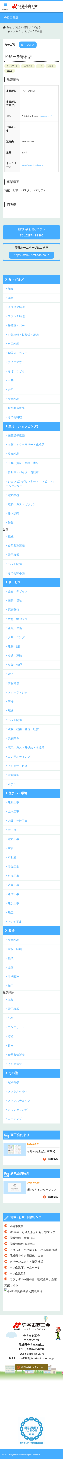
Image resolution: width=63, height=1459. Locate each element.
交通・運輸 (15, 655)
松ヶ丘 (9, 71)
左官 (10, 848)
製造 (11, 930)
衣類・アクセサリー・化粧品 (26, 444)
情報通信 (13, 683)
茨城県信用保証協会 (22, 1243)
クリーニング (16, 637)
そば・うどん (16, 371)
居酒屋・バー (16, 325)
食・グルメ (14, 31)
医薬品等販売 (16, 435)
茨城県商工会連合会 (22, 1237)
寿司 (10, 389)
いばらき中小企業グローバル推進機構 (33, 1249)
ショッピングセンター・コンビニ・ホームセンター (30, 484)
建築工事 (13, 802)
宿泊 (10, 674)
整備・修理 (15, 664)
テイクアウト (12, 66)
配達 (10, 710)
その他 (13, 1073)
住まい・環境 (17, 793)
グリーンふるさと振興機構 (26, 1261)
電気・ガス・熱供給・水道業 (26, 747)
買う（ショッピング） (24, 426)
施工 (10, 912)
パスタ (50, 66)
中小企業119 (17, 1273)
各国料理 (13, 343)
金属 (10, 967)
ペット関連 (15, 563)
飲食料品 (13, 398)
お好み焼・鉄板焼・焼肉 (23, 334)
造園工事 (13, 885)
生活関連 (13, 976)
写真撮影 (13, 775)
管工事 (12, 829)
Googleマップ (46, 116)
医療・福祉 (15, 600)
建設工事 (13, 903)
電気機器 (13, 495)
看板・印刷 (15, 949)
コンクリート (16, 1027)
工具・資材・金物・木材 (23, 462)
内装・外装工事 (17, 820)
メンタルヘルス (17, 1091)
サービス (14, 582)
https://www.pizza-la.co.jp (32, 165)
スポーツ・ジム (17, 692)
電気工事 (13, 839)
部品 (10, 1018)
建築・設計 (15, 646)
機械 (10, 536)
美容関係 (13, 738)
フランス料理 (16, 316)
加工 (10, 985)
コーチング (15, 1118)
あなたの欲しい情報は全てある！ (24, 27)
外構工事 (13, 875)
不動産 (12, 857)
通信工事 (13, 894)
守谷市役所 (17, 1226)
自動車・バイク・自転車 (23, 472)
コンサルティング (19, 756)
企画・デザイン (17, 591)
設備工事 (13, 866)
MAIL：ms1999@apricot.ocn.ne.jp (31, 1358)
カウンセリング (17, 1109)
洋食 (10, 297)
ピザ (40, 66)
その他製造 (15, 1063)
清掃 (10, 701)
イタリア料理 (16, 307)
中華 (10, 380)
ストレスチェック (19, 1100)
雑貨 (10, 522)
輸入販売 (13, 513)
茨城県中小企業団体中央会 (26, 1255)
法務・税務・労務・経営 (23, 729)
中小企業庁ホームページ (25, 1267)
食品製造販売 (16, 408)
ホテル (12, 784)
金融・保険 (15, 628)
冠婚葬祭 (13, 609)
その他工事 (15, 921)
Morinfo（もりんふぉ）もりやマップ (32, 1232)
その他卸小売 (16, 573)
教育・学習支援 (17, 619)
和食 (10, 288)
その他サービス (17, 765)
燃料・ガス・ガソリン (22, 504)
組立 (10, 1045)
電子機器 (13, 554)
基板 (10, 999)
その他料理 (28, 66)
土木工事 (13, 811)
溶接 (10, 1036)
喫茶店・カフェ (17, 353)
